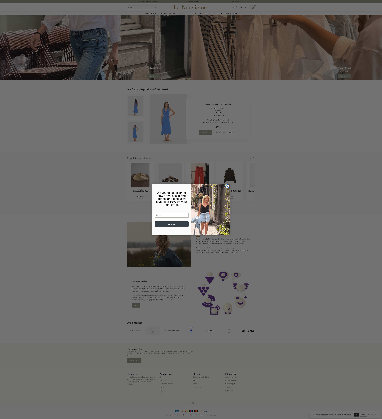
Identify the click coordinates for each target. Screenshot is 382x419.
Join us (171, 224)
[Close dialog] (227, 186)
